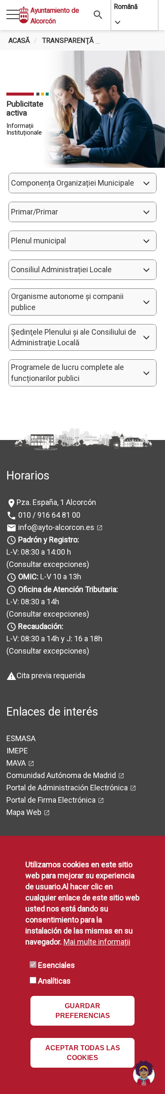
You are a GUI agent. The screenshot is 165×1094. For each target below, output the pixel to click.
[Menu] (12, 15)
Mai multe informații (96, 941)
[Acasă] (23, 15)
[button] (82, 183)
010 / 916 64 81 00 (48, 514)
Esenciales (56, 965)
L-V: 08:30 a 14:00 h (38, 551)
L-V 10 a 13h (49, 576)
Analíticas (54, 980)
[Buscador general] (98, 14)
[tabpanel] (82, 109)
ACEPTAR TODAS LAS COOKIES (82, 1052)
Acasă (19, 41)
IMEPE (17, 750)
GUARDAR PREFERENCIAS (82, 1010)
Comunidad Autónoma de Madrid (61, 775)
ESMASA (21, 738)
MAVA (16, 762)
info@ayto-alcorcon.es (55, 527)
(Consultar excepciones (46, 564)
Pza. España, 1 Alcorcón (56, 502)
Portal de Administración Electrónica (67, 787)
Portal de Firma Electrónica (51, 799)
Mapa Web (23, 812)
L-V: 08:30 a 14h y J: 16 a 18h (54, 638)
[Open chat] (144, 1073)
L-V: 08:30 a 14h (32, 601)
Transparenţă (68, 41)
